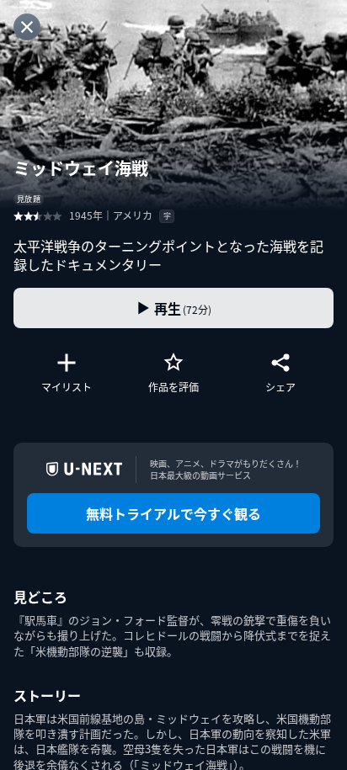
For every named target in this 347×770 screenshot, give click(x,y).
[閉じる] (26, 26)
